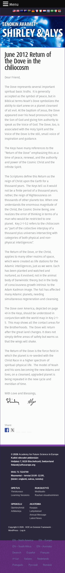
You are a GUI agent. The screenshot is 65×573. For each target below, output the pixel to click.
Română (47, 565)
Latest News (36, 518)
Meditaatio (40, 491)
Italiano (28, 558)
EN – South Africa (21, 546)
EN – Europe (45, 540)
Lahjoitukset (36, 511)
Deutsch (16, 552)
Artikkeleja (16, 511)
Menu (14, 4)
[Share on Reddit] (18, 430)
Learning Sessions (20, 495)
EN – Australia (44, 546)
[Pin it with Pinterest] (23, 430)
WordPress (13, 530)
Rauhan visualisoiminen (47, 495)
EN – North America (22, 540)
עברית (15, 558)
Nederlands (43, 558)
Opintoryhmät (17, 507)
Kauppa (33, 507)
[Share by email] (29, 430)
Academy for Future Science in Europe (38, 454)
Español (31, 552)
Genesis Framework (42, 527)
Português (17, 565)
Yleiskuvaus (17, 491)
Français (44, 552)
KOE (27, 527)
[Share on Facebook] (7, 430)
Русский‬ (33, 565)
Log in (22, 530)
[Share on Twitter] (12, 430)
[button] (6, 4)
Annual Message (38, 515)
